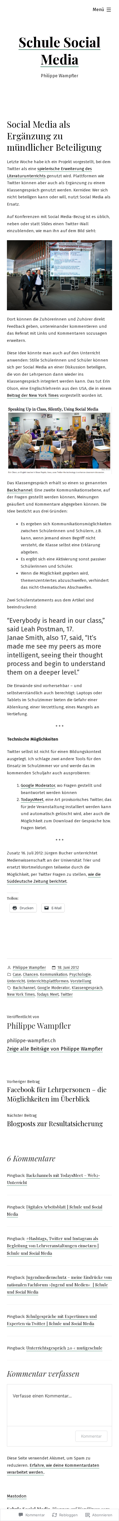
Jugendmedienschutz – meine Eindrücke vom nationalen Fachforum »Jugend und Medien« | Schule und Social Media (59, 1284)
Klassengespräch (87, 987)
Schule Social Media (59, 50)
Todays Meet (48, 994)
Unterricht (16, 981)
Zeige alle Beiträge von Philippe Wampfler (55, 1049)
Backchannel (19, 490)
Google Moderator (38, 785)
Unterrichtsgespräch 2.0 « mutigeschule (64, 1348)
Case (17, 974)
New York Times (21, 994)
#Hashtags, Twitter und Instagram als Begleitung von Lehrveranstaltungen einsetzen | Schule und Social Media (53, 1246)
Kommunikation (53, 974)
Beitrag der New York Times (33, 395)
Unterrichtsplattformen (47, 981)
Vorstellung (80, 981)
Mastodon (17, 1496)
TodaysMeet (32, 799)
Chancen (30, 974)
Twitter (67, 994)
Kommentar (91, 1436)
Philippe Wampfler (29, 967)
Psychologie (80, 974)
